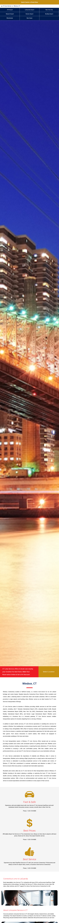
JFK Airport (10, 9)
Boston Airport (29, 14)
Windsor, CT (17, 6)
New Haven (29, 18)
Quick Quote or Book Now (29, 2)
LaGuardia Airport (29, 9)
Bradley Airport (49, 14)
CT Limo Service (7, 6)
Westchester (10, 18)
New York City (49, 9)
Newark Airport (10, 14)
